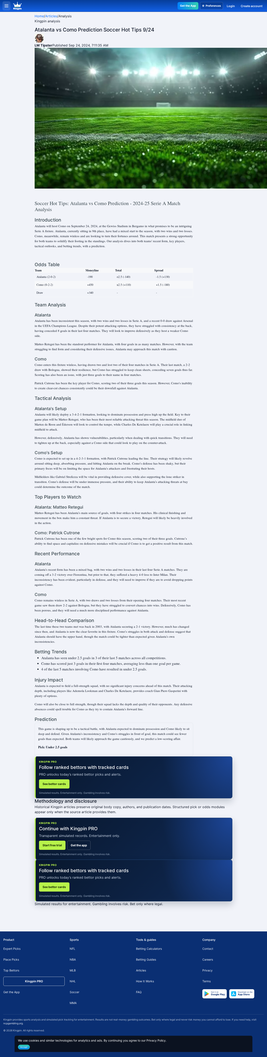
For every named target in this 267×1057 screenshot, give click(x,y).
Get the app (79, 845)
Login (231, 6)
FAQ (139, 992)
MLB (73, 970)
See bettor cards (54, 784)
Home (39, 16)
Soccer (74, 992)
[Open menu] (6, 5)
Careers (207, 959)
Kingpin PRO (34, 981)
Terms (206, 981)
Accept (24, 1047)
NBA (73, 959)
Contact (207, 948)
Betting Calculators (149, 948)
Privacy (207, 970)
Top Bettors (11, 970)
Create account (251, 6)
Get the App (188, 5)
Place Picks (11, 959)
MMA (73, 1003)
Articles (51, 16)
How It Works (145, 981)
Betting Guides (146, 959)
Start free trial (52, 845)
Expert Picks (11, 948)
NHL (73, 981)
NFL (72, 948)
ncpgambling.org (13, 1023)
